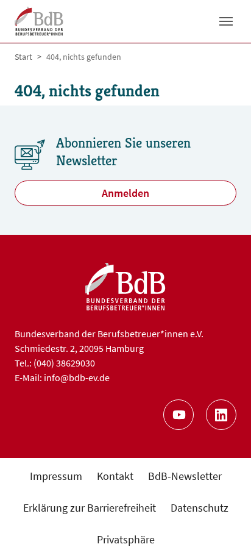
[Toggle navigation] (226, 21)
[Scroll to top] (222, 529)
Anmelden (125, 193)
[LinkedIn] (221, 414)
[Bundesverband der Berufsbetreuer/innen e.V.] (39, 21)
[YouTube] (178, 414)
